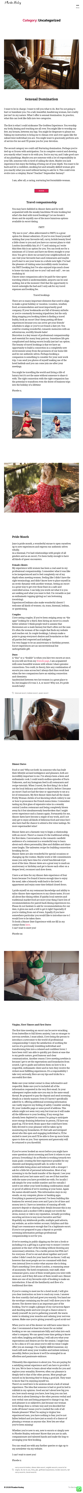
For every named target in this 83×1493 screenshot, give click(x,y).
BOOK (41, 191)
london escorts (60, 1470)
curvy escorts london (23, 1467)
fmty (33, 1470)
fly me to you (25, 1470)
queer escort (43, 693)
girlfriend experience (46, 1470)
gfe (36, 1470)
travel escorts (31, 1472)
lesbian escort (32, 693)
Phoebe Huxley (13, 2)
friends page (43, 661)
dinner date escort (38, 1467)
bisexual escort (20, 693)
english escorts (51, 1467)
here (28, 925)
